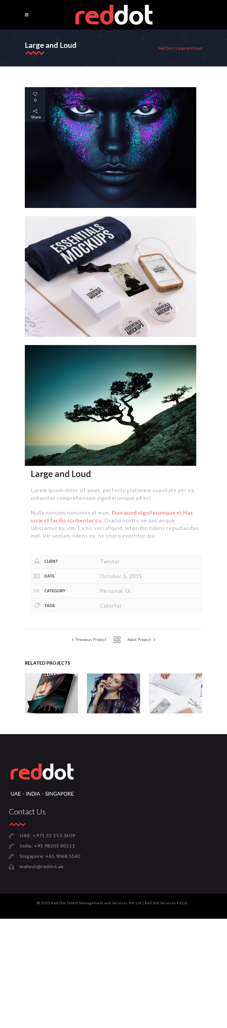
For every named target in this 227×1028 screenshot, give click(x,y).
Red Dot (165, 48)
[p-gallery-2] (110, 335)
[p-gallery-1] (110, 206)
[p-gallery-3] (110, 464)
